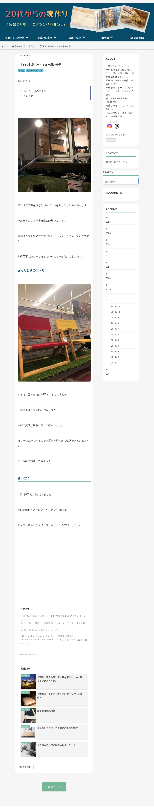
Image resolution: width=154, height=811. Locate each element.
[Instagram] (109, 126)
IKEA (43, 394)
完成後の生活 (45, 37)
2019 (108, 289)
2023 (108, 255)
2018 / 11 (115, 311)
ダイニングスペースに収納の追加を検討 (57, 727)
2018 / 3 (115, 351)
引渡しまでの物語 (15, 37)
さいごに (28, 96)
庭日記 (21, 71)
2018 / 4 (115, 345)
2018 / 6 (115, 334)
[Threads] (117, 126)
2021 (108, 266)
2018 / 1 (115, 362)
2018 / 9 (115, 317)
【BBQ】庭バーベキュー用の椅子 (40, 64)
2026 (108, 221)
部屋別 (105, 37)
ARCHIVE (111, 209)
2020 (108, 278)
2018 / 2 (115, 356)
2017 (108, 373)
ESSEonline (137, 37)
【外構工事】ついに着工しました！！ (56, 744)
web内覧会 (75, 37)
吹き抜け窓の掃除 (46, 711)
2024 (108, 244)
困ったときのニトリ (34, 91)
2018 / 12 (115, 306)
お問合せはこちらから (116, 161)
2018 (108, 300)
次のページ (54, 787)
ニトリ (40, 270)
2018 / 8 (115, 323)
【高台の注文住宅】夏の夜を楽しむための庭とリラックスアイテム (61, 679)
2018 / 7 (115, 328)
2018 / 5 (115, 339)
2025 (108, 232)
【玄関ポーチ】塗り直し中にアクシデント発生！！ (59, 695)
